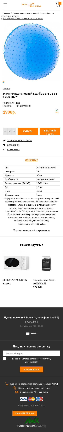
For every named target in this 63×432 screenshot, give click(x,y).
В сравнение (13, 149)
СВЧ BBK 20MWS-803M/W (15, 280)
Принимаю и (31, 360)
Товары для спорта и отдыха (25, 13)
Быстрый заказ (50, 132)
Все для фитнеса (47, 13)
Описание (31, 160)
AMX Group (40, 426)
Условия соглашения (31, 359)
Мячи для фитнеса (10, 16)
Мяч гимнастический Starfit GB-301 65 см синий (23, 19)
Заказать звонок (24, 413)
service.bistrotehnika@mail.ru (31, 224)
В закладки (13, 145)
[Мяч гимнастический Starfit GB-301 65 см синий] (31, 51)
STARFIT (6, 89)
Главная (6, 13)
